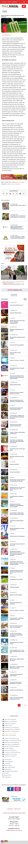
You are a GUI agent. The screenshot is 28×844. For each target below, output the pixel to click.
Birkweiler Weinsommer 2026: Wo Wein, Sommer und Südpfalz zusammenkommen (17, 322)
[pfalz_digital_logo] (10, 5)
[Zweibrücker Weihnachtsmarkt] (4, 309)
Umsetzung (5, 813)
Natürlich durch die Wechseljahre (16, 594)
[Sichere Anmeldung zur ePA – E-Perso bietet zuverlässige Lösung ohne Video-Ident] (4, 647)
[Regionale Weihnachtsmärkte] (4, 381)
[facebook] (10, 789)
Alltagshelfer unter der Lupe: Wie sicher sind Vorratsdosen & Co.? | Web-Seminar (17, 489)
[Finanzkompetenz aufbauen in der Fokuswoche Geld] (4, 671)
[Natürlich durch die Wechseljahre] (4, 591)
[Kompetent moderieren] (4, 461)
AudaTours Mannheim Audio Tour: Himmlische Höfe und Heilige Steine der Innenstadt (13, 282)
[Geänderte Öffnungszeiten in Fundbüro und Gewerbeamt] (4, 525)
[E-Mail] (23, 194)
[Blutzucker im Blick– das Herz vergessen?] (5, 203)
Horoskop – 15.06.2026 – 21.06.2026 (17, 610)
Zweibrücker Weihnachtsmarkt (15, 312)
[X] (7, 194)
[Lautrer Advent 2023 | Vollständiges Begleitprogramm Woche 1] (4, 694)
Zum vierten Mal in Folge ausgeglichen (17, 344)
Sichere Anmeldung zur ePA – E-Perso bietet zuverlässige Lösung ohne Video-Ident (17, 651)
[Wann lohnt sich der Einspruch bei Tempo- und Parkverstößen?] (4, 622)
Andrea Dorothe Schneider (15, 472)
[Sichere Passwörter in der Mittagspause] (4, 533)
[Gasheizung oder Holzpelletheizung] (4, 687)
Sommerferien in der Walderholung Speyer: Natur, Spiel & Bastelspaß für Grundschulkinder (17, 441)
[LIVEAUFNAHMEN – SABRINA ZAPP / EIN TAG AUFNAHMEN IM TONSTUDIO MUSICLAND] (4, 412)
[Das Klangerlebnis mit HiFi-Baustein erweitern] (4, 639)
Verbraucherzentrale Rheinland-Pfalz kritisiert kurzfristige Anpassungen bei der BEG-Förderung (17, 377)
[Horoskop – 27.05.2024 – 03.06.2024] (4, 357)
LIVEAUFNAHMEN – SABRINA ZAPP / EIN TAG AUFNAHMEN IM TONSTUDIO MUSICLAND (17, 417)
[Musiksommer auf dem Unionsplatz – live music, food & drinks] (4, 389)
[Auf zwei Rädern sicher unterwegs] (4, 576)
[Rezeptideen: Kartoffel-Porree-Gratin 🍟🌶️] (4, 453)
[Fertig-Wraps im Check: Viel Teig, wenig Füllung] (4, 445)
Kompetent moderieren (14, 464)
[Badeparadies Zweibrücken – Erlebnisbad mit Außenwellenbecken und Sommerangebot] (4, 501)
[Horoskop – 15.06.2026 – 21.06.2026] (4, 607)
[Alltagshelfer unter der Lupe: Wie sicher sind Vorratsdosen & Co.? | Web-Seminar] (5, 214)
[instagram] (17, 789)
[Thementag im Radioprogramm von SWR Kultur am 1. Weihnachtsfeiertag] (4, 397)
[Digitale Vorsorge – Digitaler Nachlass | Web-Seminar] (4, 656)
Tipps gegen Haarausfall (14, 587)
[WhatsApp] (13, 194)
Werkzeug (17, 184)
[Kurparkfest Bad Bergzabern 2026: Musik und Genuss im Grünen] (4, 405)
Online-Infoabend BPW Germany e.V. (17, 305)
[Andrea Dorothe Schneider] (4, 469)
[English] (2, 841)
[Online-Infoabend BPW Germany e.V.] (4, 302)
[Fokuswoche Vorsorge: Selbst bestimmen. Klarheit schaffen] (4, 421)
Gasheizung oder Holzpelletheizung (16, 689)
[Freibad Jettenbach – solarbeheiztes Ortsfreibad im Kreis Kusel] (4, 615)
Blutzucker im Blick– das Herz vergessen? (18, 205)
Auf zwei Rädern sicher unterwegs (16, 579)
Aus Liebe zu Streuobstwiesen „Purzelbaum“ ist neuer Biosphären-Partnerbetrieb (16, 635)
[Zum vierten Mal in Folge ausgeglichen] (4, 342)
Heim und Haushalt (20, 182)
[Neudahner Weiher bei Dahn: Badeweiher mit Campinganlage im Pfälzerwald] (4, 476)
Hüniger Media (21, 813)
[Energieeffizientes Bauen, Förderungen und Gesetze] (4, 365)
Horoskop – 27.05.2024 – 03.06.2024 (17, 360)
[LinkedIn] (10, 194)
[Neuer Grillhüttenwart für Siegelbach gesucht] (4, 493)
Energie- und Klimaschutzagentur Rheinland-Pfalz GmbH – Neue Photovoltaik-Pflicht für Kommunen (17, 227)
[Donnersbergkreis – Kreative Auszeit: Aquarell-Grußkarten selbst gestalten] (4, 510)
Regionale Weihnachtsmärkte (15, 384)
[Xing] (20, 194)
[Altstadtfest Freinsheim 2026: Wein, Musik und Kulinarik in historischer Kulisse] (4, 567)
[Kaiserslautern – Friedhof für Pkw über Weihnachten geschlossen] (4, 663)
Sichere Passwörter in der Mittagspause (17, 536)
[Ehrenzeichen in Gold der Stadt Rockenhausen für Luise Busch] (4, 679)
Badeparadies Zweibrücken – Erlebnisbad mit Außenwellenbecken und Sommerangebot (17, 505)
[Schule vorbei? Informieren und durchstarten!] (4, 599)
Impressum (10, 809)
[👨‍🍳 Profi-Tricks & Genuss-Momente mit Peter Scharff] (4, 541)
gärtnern (13, 184)
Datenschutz (17, 809)
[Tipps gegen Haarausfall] (4, 584)
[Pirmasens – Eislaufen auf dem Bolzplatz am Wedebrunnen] (4, 429)
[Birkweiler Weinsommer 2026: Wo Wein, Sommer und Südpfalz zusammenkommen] (4, 317)
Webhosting (14, 813)
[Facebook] (3, 194)
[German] (6, 841)
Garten (8, 184)
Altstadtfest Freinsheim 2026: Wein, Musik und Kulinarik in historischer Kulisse (17, 572)
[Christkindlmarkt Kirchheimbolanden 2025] (4, 517)
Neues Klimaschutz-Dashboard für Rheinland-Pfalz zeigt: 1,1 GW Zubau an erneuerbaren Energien (17, 563)
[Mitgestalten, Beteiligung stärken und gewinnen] (4, 326)
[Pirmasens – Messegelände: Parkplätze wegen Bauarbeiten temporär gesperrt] (5, 235)
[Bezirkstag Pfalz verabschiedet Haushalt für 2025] (4, 334)
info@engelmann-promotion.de (14, 830)
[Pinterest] (17, 194)
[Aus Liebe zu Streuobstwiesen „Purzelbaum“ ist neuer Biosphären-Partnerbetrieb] (4, 630)
